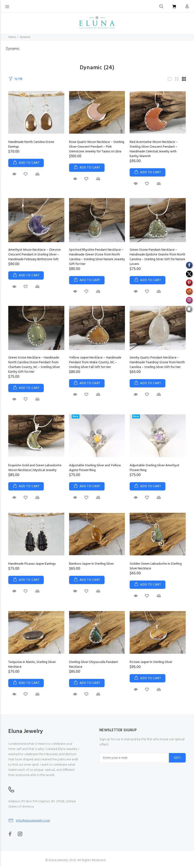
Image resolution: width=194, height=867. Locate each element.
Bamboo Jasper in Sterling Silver (91, 564)
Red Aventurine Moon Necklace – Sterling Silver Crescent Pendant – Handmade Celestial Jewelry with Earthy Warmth (154, 149)
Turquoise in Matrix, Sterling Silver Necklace (32, 664)
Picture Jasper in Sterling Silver (151, 662)
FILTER (18, 79)
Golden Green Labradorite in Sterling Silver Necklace (156, 566)
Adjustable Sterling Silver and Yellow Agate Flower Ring (95, 468)
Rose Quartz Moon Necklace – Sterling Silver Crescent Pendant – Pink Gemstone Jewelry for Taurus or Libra (96, 146)
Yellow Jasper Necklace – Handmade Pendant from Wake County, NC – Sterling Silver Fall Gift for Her (95, 362)
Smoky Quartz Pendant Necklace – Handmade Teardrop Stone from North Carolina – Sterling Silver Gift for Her (157, 362)
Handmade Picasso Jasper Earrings (32, 564)
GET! (177, 758)
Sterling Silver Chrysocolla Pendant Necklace (93, 664)
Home (12, 37)
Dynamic (25, 37)
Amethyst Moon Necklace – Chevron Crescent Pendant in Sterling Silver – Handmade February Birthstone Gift (34, 254)
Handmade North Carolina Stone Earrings (31, 144)
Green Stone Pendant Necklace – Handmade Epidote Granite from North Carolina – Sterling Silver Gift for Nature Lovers (157, 257)
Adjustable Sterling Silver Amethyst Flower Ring (154, 468)
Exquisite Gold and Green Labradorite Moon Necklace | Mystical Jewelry (35, 468)
